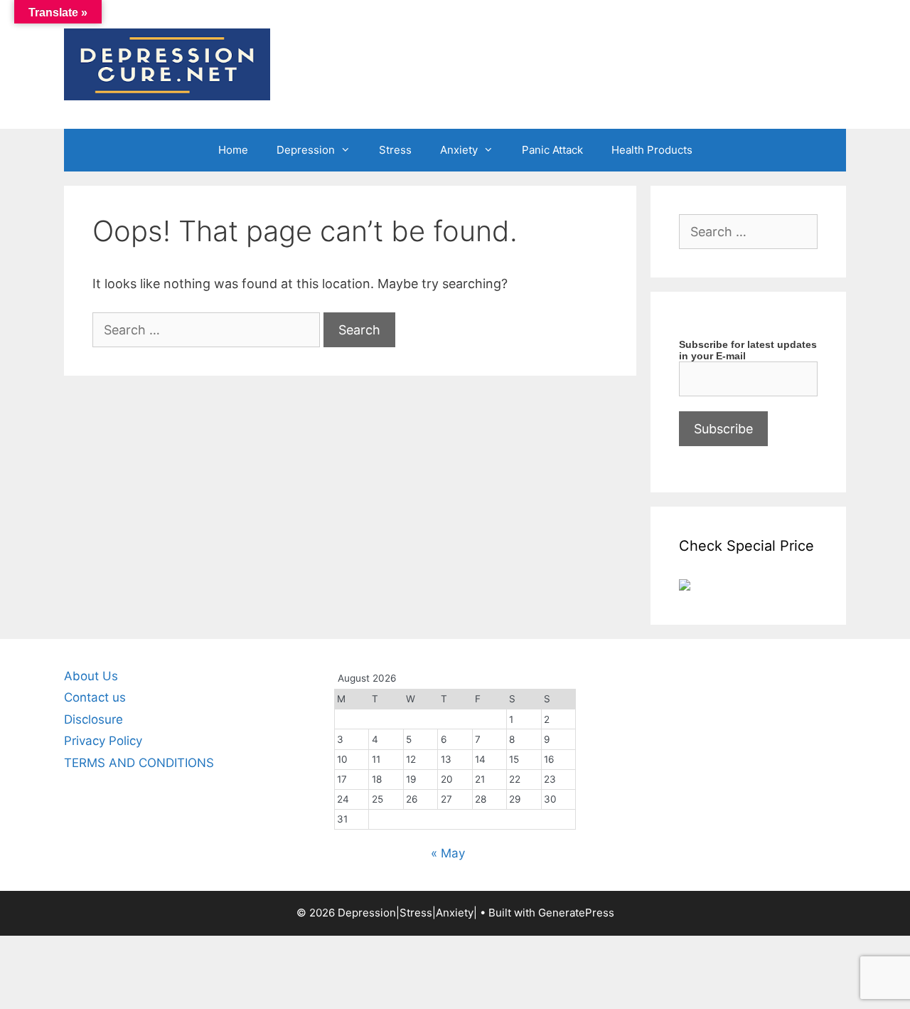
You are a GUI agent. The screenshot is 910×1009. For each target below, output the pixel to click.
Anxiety (459, 150)
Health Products (651, 150)
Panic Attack (552, 150)
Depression (306, 150)
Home (233, 150)
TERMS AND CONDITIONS (139, 763)
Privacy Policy (103, 741)
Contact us (95, 697)
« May (448, 853)
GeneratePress (576, 912)
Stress (395, 150)
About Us (91, 676)
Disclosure (93, 719)
